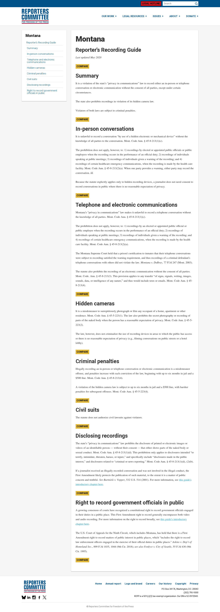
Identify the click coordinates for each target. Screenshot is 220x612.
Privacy (194, 583)
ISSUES (157, 16)
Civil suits (32, 79)
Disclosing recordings (38, 84)
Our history (165, 583)
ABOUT (173, 16)
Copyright (180, 583)
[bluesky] (23, 597)
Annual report (113, 583)
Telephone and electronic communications (40, 61)
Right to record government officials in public (42, 92)
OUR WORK (108, 16)
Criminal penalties (36, 73)
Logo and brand (133, 583)
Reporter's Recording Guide (41, 42)
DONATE (191, 16)
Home (98, 583)
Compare (82, 66)
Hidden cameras (36, 67)
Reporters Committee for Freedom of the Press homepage (35, 16)
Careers (150, 583)
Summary (32, 48)
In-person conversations (40, 53)
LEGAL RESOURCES (133, 16)
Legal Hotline (151, 3)
